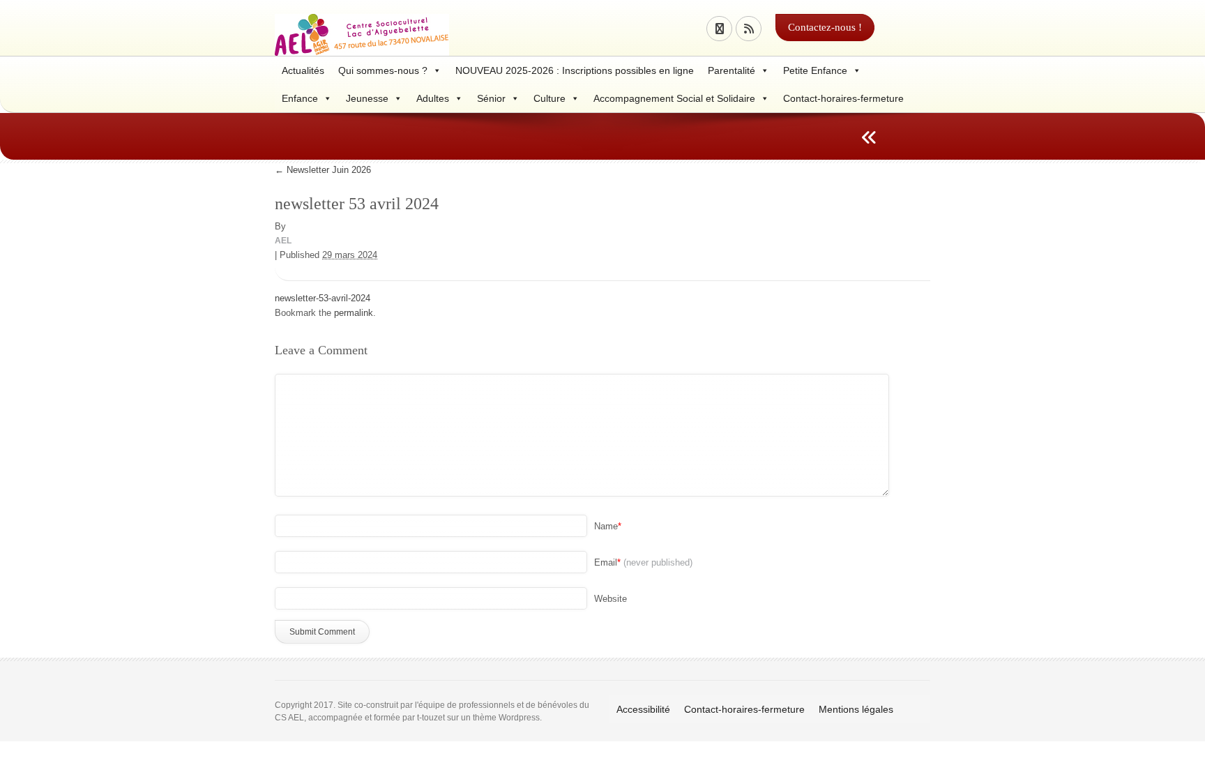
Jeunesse (367, 98)
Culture (549, 98)
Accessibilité (643, 709)
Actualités (303, 70)
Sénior (491, 98)
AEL (283, 240)
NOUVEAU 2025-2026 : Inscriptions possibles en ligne (574, 70)
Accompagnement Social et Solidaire (674, 98)
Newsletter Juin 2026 (323, 170)
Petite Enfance (815, 70)
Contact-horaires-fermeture (843, 98)
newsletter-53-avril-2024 (322, 298)
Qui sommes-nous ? (382, 70)
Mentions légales (856, 709)
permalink (353, 313)
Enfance (300, 98)
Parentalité (731, 70)
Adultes (432, 98)
